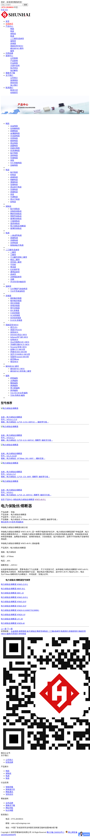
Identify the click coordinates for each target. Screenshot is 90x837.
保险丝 (13, 34)
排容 (12, 194)
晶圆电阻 (14, 146)
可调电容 (14, 197)
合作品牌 (9, 803)
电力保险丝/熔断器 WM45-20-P (13, 602)
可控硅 (13, 264)
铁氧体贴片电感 (16, 245)
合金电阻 (14, 126)
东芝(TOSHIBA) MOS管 (20, 354)
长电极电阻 (15, 128)
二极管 (13, 252)
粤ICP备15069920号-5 (55, 832)
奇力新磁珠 (15, 388)
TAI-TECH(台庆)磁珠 (19, 393)
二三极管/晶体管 (17, 39)
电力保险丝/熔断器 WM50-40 (13, 623)
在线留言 (14, 93)
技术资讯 (14, 68)
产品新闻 (14, 61)
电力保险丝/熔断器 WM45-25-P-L (14, 584)
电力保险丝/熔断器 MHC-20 (12, 593)
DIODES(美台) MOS (18, 335)
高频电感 (14, 238)
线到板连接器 (16, 298)
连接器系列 (73, 631)
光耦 (12, 279)
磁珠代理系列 (12, 634)
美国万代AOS (16, 330)
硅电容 (13, 202)
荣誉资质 (14, 83)
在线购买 (9, 24)
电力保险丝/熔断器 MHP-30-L (13, 589)
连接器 (13, 43)
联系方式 (14, 90)
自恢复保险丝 (16, 211)
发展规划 (14, 80)
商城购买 (19, 522)
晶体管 (13, 274)
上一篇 (4, 629)
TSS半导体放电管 (17, 291)
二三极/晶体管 (54, 631)
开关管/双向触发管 (18, 282)
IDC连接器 (14, 310)
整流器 (13, 267)
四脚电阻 (14, 131)
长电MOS (14, 340)
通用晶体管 (15, 272)
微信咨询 (5, 522)
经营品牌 (9, 762)
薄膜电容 (14, 182)
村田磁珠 (14, 378)
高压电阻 (14, 143)
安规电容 (14, 185)
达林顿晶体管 (16, 277)
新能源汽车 (10, 789)
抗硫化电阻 (15, 148)
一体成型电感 (16, 235)
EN (6, 10)
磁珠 (12, 51)
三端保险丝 (15, 221)
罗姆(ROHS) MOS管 (18, 352)
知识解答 (14, 70)
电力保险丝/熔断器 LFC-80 (12, 619)
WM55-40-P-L (40, 499)
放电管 (13, 41)
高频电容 (14, 192)
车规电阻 (14, 158)
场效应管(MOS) (16, 46)
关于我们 (9, 75)
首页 (7, 21)
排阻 (12, 160)
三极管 (13, 255)
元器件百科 (15, 66)
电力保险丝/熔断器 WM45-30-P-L (14, 597)
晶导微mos (14, 359)
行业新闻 (14, 63)
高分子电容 (15, 199)
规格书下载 (10, 73)
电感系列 (64, 631)
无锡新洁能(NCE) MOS (19, 344)
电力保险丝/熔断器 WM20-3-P (13, 615)
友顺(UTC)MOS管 (17, 349)
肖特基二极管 (16, 262)
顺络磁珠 (14, 383)
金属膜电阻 (15, 133)
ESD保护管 (15, 269)
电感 (12, 36)
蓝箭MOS (14, 332)
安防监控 (9, 794)
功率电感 (14, 243)
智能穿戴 (9, 787)
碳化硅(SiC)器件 (17, 48)
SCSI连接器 (15, 315)
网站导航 (9, 808)
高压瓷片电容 (16, 187)
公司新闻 (14, 58)
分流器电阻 (15, 136)
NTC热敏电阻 (16, 163)
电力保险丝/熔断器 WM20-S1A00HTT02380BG (20, 610)
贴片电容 (14, 172)
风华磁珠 (14, 390)
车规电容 (14, 189)
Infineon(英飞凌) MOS (19, 337)
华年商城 (22, 634)
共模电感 (14, 240)
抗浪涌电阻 (15, 151)
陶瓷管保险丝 (16, 214)
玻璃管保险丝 (16, 219)
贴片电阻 (14, 153)
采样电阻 (14, 155)
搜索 (25, 5)
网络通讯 (9, 792)
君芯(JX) (13, 327)
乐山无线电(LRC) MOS (19, 342)
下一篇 (10, 629)
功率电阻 (14, 138)
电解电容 (14, 180)
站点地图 (9, 810)
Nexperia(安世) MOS (18, 347)
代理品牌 (9, 53)
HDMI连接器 (15, 318)
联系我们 (9, 88)
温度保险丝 (15, 223)
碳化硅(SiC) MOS (17, 369)
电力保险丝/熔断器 (18, 226)
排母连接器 (15, 306)
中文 (3, 10)
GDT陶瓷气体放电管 (18, 289)
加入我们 (14, 85)
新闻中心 (9, 56)
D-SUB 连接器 (16, 320)
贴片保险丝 (15, 209)
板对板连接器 (16, 301)
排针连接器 (15, 303)
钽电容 (13, 175)
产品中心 (9, 26)
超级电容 (14, 177)
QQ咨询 (12, 522)
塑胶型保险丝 (16, 216)
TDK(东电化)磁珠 (17, 395)
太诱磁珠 (14, 381)
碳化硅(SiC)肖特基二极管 (20, 371)
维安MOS (14, 362)
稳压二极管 (15, 260)
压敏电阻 (14, 165)
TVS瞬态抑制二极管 (18, 257)
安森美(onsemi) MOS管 (19, 357)
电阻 (12, 29)
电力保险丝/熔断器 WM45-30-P (13, 606)
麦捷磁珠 (14, 385)
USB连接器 (15, 313)
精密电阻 (14, 141)
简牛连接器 (15, 308)
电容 (12, 31)
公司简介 (14, 78)
